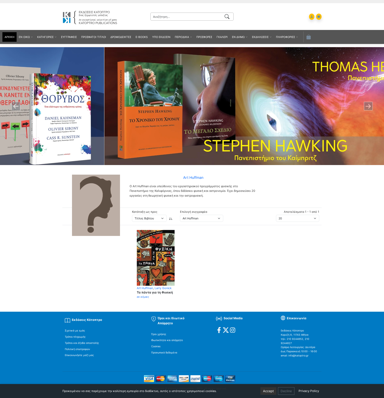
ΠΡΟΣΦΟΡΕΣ (204, 37)
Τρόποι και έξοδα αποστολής (82, 342)
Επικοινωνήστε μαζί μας (79, 355)
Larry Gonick (163, 288)
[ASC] (170, 218)
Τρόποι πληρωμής (75, 336)
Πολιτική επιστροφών (77, 349)
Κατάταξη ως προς (144, 211)
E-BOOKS (142, 37)
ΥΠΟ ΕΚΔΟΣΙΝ (161, 37)
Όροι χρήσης (158, 334)
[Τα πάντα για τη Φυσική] (156, 257)
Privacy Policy (309, 391)
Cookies (156, 346)
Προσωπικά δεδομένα (164, 352)
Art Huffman (145, 288)
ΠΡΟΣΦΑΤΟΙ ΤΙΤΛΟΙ (93, 37)
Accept (268, 391)
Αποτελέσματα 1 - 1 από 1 (301, 211)
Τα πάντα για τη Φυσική (155, 292)
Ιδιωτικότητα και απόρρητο (167, 340)
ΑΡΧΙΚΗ (9, 37)
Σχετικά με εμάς (75, 330)
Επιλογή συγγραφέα (193, 211)
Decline (286, 391)
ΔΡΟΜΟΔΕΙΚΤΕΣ (120, 37)
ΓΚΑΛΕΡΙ (222, 37)
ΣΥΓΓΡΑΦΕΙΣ (69, 37)
